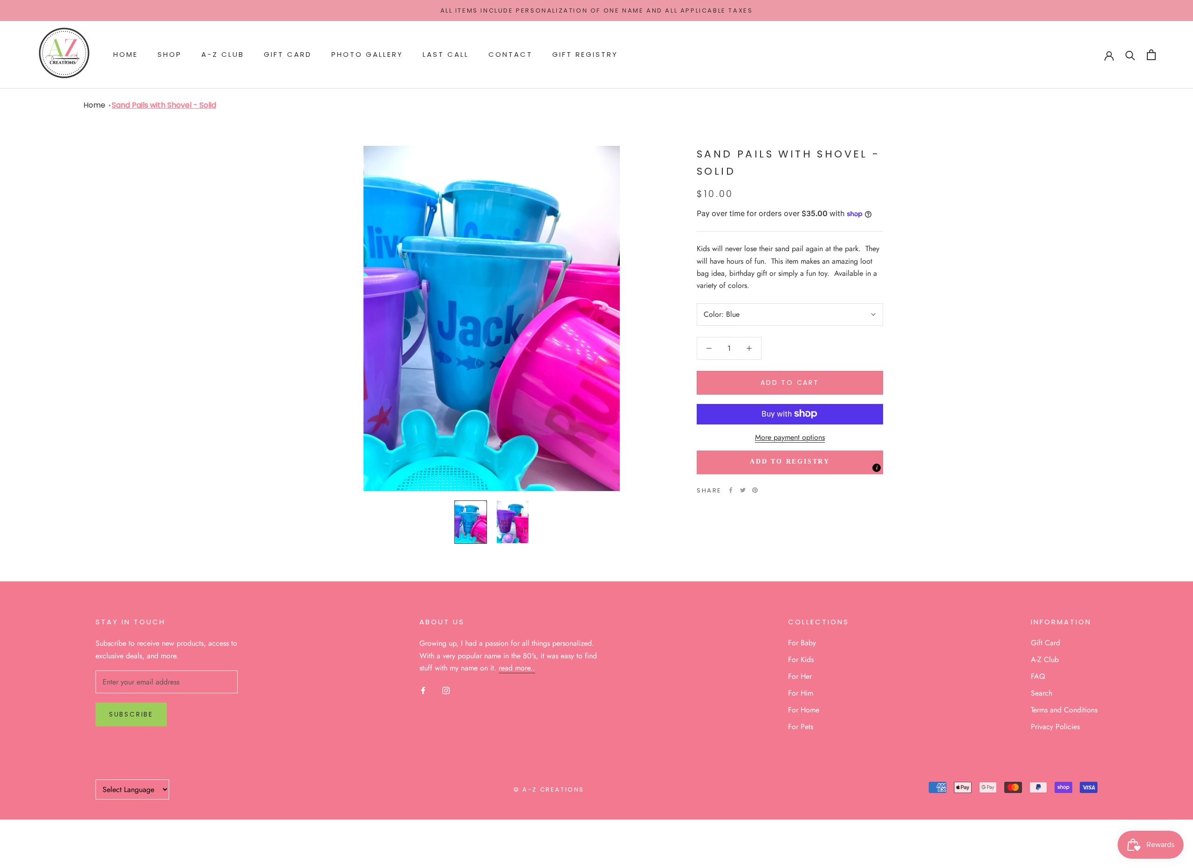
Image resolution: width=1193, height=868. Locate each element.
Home (125, 55)
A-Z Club (222, 55)
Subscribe (131, 714)
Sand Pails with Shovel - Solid (164, 105)
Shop (170, 55)
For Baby (802, 642)
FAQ (1038, 676)
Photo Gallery (367, 55)
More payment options (790, 436)
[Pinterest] (755, 490)
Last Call (446, 55)
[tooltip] (876, 468)
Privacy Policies (1055, 726)
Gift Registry (585, 55)
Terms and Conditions (1064, 709)
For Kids (801, 659)
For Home (803, 709)
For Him (800, 693)
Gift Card (288, 55)
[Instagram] (446, 689)
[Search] (1130, 55)
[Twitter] (743, 490)
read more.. (517, 668)
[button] (790, 462)
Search (1041, 693)
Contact (510, 55)
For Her (800, 676)
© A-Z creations (549, 789)
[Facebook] (731, 490)
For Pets (800, 726)
